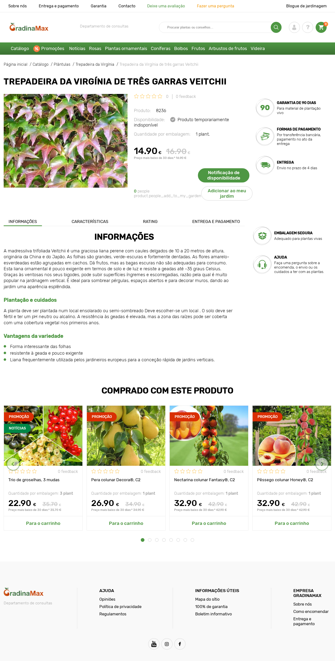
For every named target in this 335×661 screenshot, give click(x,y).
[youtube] (154, 644)
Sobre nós (17, 6)
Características (90, 221)
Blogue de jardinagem (306, 6)
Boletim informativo (213, 613)
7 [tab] (185, 540)
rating (150, 221)
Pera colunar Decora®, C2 (116, 479)
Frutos (198, 48)
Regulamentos (112, 613)
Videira (258, 48)
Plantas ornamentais (126, 48)
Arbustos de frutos (228, 48)
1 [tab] (142, 540)
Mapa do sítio (207, 599)
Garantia (98, 6)
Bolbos (181, 48)
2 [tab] (150, 540)
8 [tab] (192, 540)
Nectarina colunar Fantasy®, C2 (204, 479)
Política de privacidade (120, 606)
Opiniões (107, 599)
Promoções (52, 48)
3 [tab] (157, 540)
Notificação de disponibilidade (223, 175)
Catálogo (20, 48)
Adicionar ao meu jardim (227, 193)
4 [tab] (164, 540)
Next (321, 463)
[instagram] (167, 644)
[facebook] (180, 644)
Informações (23, 221)
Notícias (77, 48)
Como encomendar (311, 611)
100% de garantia (211, 606)
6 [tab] (178, 540)
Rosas (95, 48)
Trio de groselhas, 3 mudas (34, 479)
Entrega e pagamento (59, 6)
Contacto (126, 6)
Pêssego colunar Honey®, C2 (285, 479)
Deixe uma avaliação (166, 6)
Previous (13, 463)
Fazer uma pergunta (215, 6)
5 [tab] (171, 540)
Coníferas (160, 48)
